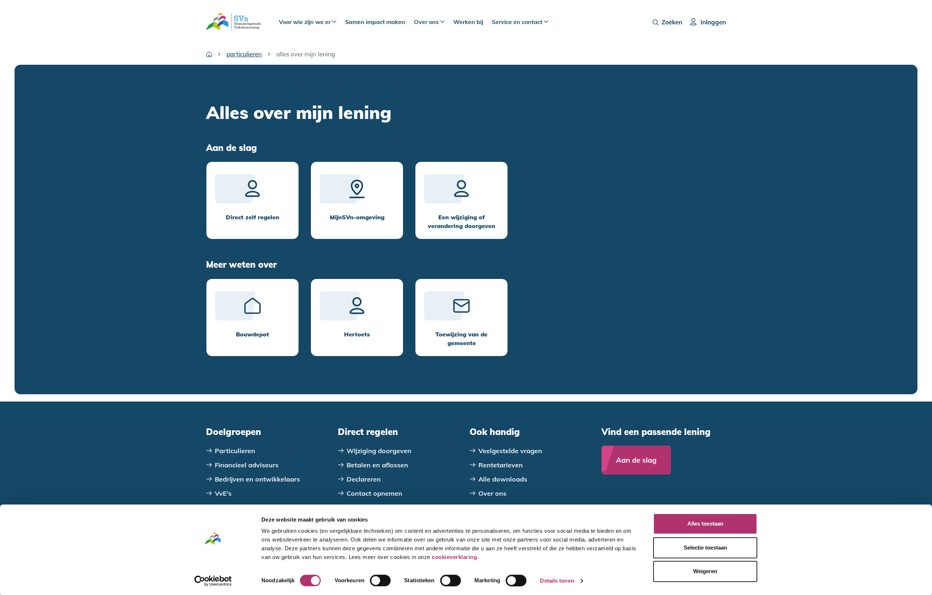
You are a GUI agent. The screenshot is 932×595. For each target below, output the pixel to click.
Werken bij (468, 21)
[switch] (380, 580)
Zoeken (672, 22)
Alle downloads (502, 479)
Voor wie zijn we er (305, 21)
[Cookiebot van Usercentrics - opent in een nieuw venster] (213, 580)
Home (209, 54)
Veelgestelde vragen (510, 451)
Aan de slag (636, 459)
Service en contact (518, 21)
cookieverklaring (454, 557)
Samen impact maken (375, 21)
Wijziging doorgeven (379, 451)
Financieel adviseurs (247, 465)
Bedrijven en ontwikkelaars (257, 479)
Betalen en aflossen (377, 465)
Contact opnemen (374, 493)
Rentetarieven (500, 465)
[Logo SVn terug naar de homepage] (233, 22)
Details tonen (557, 581)
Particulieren (244, 54)
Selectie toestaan (705, 547)
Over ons (427, 21)
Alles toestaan (705, 523)
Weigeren (705, 571)
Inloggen (713, 22)
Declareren (364, 479)
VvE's (223, 493)
